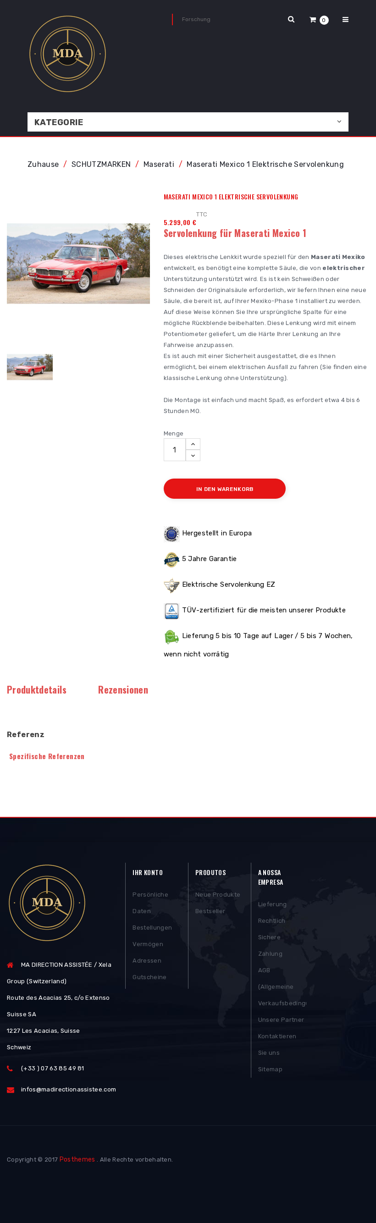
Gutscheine (149, 977)
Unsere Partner (281, 1019)
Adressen (147, 960)
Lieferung (272, 904)
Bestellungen (152, 927)
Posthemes (77, 1159)
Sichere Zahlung (270, 945)
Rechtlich (272, 920)
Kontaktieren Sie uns (277, 1044)
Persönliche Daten (150, 902)
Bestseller (210, 911)
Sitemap (270, 1069)
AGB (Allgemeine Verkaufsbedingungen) (282, 987)
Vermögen (148, 944)
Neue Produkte (217, 894)
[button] (319, 19)
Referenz (25, 734)
